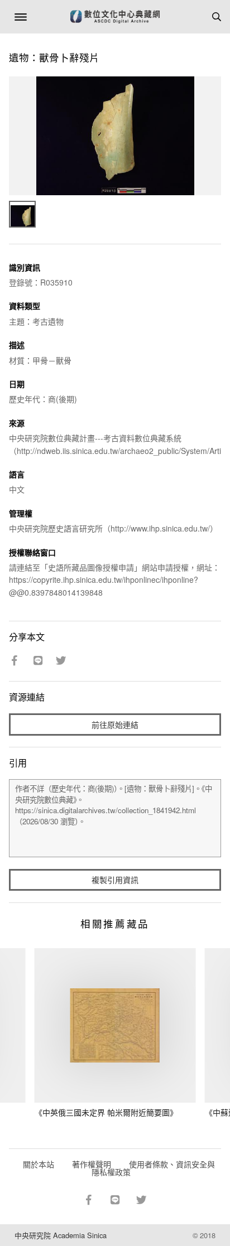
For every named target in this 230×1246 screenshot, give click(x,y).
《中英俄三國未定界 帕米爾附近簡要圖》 (106, 1112)
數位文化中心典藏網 (115, 16)
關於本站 (38, 1164)
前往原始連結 (115, 724)
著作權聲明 (91, 1164)
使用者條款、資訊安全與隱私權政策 (153, 1167)
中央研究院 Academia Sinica (61, 1235)
